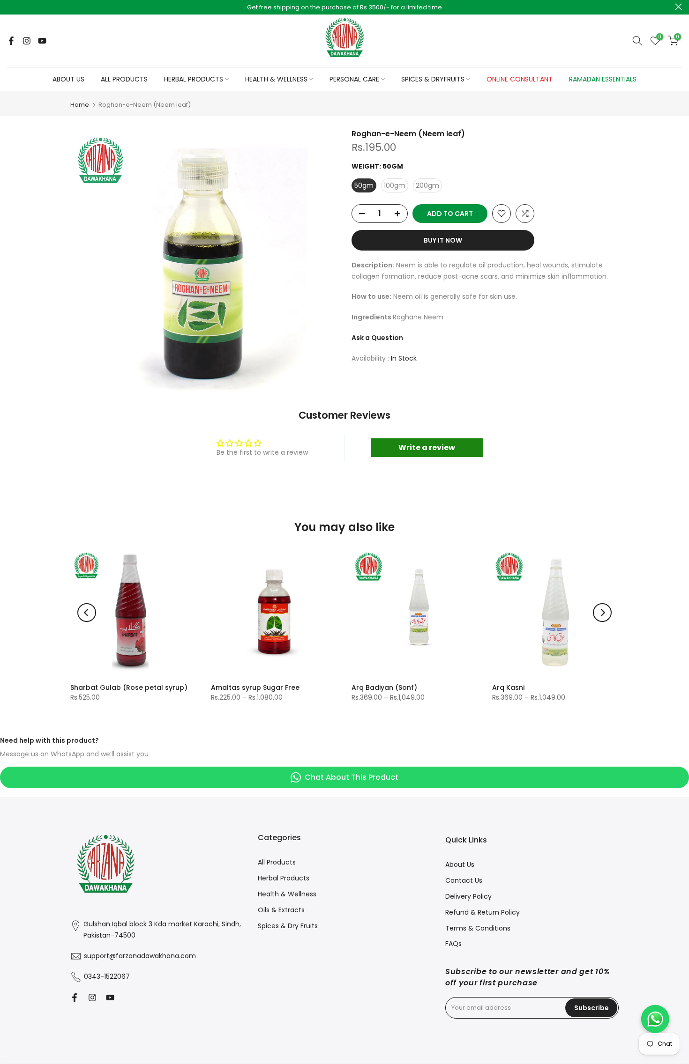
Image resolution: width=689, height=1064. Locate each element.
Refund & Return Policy (482, 912)
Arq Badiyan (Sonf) (384, 687)
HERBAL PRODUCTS (193, 79)
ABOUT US (68, 79)
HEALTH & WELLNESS (276, 79)
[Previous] (86, 612)
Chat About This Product (351, 777)
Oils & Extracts (281, 910)
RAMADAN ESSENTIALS (603, 79)
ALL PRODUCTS (124, 79)
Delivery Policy (468, 896)
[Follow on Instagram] (26, 40)
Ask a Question (377, 337)
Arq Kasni (508, 687)
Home (79, 105)
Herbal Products (283, 878)
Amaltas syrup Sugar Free (255, 687)
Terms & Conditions (477, 928)
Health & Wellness (287, 894)
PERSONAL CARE (354, 79)
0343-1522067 (107, 976)
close (10, 6)
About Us (459, 864)
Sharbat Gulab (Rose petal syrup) (128, 687)
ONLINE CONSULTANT (520, 79)
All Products (277, 862)
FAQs (453, 943)
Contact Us (463, 880)
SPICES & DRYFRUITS (432, 79)
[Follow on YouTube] (42, 40)
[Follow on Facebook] (11, 40)
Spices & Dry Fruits (288, 926)
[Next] (602, 612)
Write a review (426, 447)
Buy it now (443, 240)
